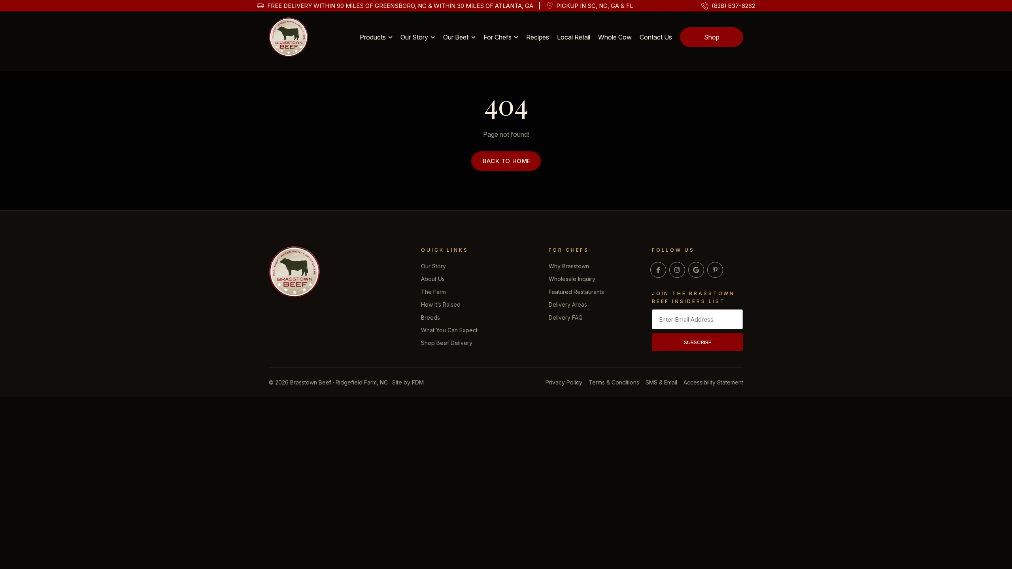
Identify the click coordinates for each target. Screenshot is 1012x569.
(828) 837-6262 (733, 5)
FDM (418, 382)
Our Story (414, 37)
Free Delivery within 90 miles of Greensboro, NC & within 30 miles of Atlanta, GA (400, 5)
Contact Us (656, 37)
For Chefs (497, 37)
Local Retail (573, 37)
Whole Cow (615, 37)
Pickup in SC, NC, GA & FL (594, 5)
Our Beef (456, 37)
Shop (711, 37)
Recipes (537, 37)
